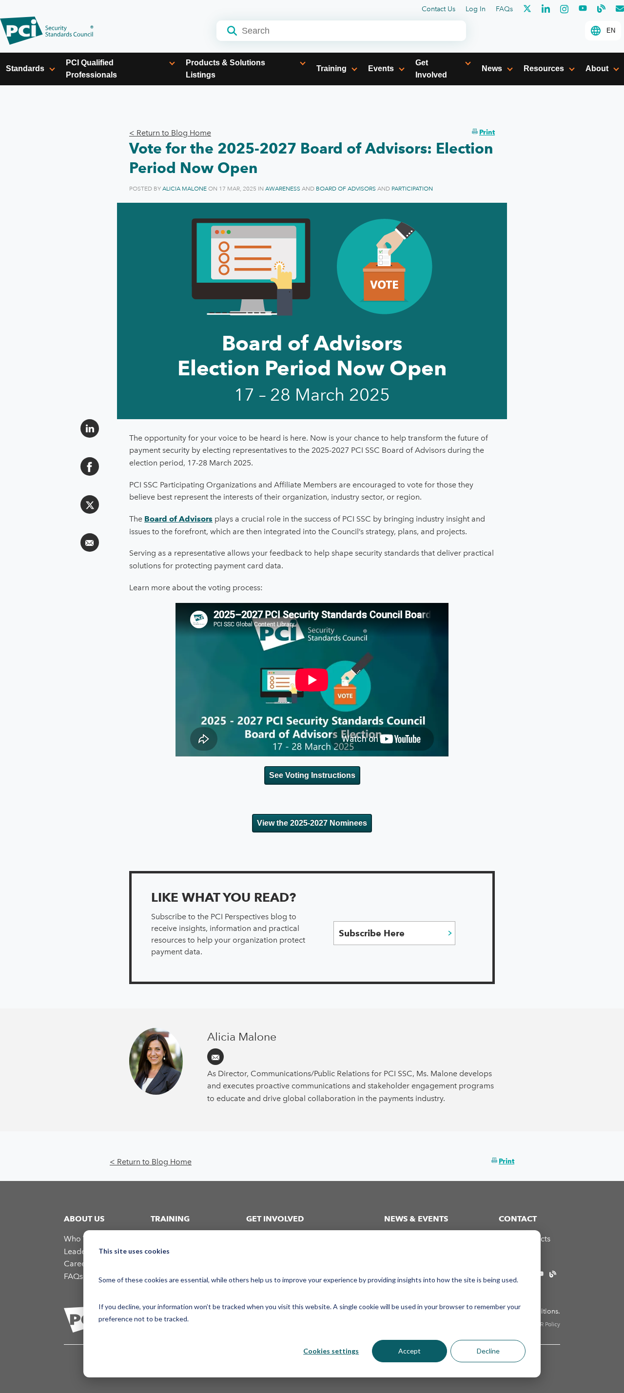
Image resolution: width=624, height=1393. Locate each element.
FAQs (504, 9)
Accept (409, 1351)
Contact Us (438, 9)
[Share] (89, 428)
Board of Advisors (346, 188)
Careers (78, 1263)
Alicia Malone (184, 188)
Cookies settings (331, 1351)
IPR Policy (547, 1324)
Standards (25, 68)
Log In (476, 9)
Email (215, 1056)
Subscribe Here (372, 933)
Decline (488, 1351)
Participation (412, 188)
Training (331, 68)
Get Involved (431, 68)
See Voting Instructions (312, 775)
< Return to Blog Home (170, 132)
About (596, 68)
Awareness (282, 188)
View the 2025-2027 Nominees (312, 823)
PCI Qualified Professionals (91, 68)
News (492, 68)
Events (381, 68)
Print (487, 132)
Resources (544, 68)
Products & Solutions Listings (225, 68)
